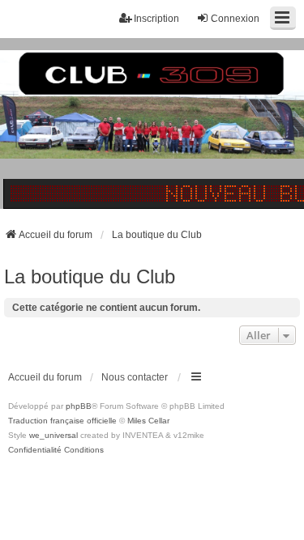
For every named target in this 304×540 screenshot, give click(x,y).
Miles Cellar (148, 420)
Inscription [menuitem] (156, 18)
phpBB (79, 406)
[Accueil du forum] (152, 123)
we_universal (53, 435)
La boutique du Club (89, 276)
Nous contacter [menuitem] (134, 377)
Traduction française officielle (62, 420)
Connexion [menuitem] (235, 18)
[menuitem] (35, 450)
